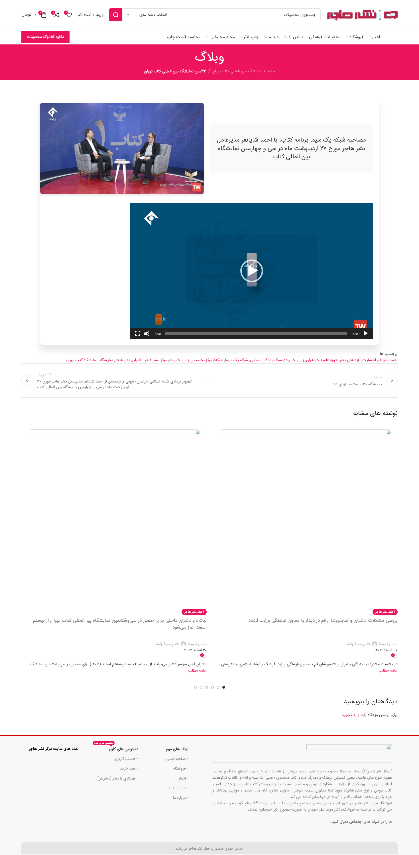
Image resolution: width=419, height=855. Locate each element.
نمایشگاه (106, 360)
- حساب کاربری (126, 759)
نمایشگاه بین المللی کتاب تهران (237, 71)
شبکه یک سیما (236, 360)
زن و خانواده (294, 360)
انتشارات (369, 360)
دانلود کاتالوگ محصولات (45, 37)
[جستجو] (115, 14)
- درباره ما (180, 798)
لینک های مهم (177, 749)
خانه (271, 71)
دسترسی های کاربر (116, 748)
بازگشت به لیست (209, 380)
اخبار (392, 611)
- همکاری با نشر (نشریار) (117, 778)
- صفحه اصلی (177, 759)
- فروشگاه (180, 768)
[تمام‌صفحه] (138, 337)
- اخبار (183, 778)
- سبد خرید (129, 768)
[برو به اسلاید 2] (218, 687)
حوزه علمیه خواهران (322, 360)
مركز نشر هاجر (156, 360)
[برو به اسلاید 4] (206, 687)
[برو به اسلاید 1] (223, 687)
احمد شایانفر (388, 360)
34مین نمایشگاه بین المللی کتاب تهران (175, 71)
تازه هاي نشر (350, 360)
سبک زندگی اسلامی (266, 360)
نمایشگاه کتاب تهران (81, 360)
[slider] (256, 333)
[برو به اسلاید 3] (212, 687)
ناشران (137, 360)
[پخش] (366, 337)
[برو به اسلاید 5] (201, 687)
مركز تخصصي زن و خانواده (190, 360)
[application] (251, 271)
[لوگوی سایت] (362, 15)
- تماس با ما (178, 788)
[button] (251, 270)
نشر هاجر (122, 360)
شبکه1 (218, 360)
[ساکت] (147, 337)
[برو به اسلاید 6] (195, 687)
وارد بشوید (350, 715)
